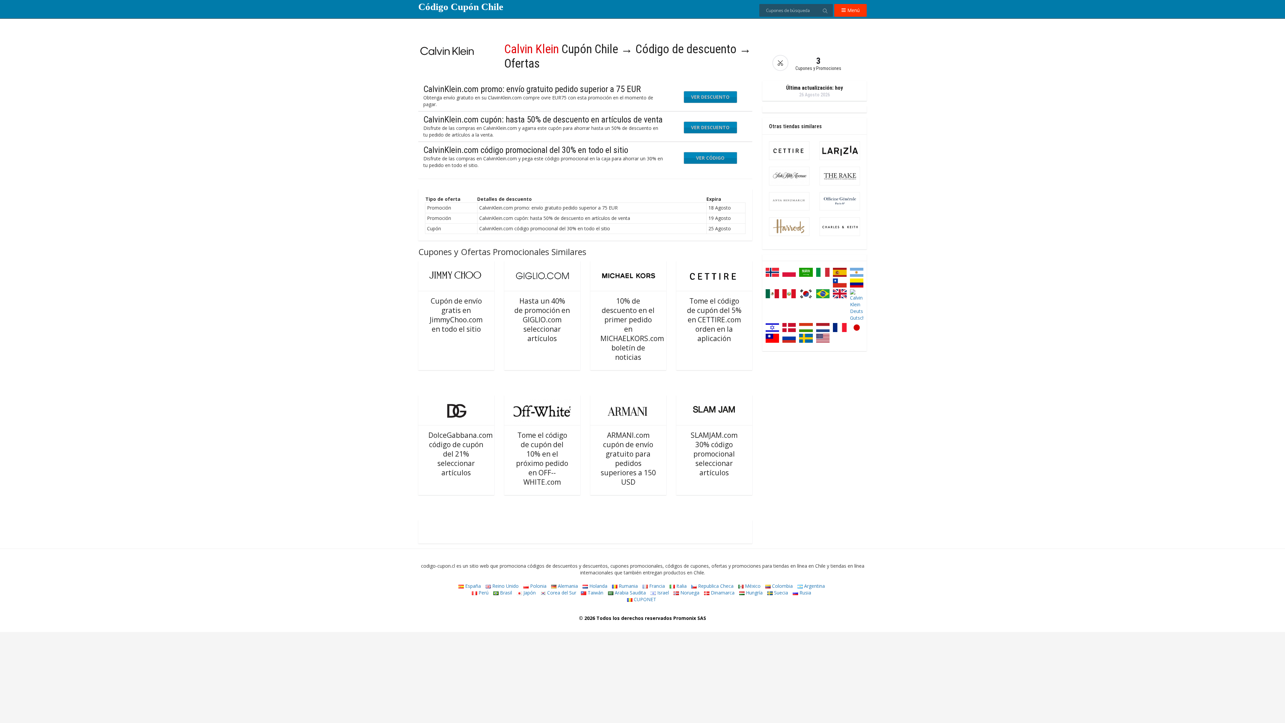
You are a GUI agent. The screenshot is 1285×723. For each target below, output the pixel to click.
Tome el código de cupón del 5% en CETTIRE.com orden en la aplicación (714, 319)
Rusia (804, 592)
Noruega (689, 592)
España (472, 586)
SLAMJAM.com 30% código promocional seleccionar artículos (714, 453)
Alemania (567, 586)
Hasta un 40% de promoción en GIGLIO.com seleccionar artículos (542, 319)
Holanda (597, 586)
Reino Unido (505, 586)
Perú (483, 592)
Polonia (537, 586)
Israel (662, 592)
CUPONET (644, 599)
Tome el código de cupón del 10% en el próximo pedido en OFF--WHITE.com (542, 458)
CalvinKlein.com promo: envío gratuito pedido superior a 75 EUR (532, 89)
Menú (853, 10)
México (752, 586)
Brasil (505, 592)
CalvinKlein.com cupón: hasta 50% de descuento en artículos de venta (543, 119)
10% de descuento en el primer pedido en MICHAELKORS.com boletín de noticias (632, 329)
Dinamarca (722, 592)
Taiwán (594, 592)
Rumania (627, 586)
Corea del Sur (561, 592)
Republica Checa (715, 586)
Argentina (814, 586)
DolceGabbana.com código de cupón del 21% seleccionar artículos (460, 453)
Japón (529, 592)
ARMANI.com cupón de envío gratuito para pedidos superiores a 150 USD (628, 458)
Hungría (754, 592)
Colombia (782, 586)
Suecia (780, 592)
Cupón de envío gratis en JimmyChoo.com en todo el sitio (456, 315)
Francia (656, 586)
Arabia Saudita (629, 592)
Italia (681, 586)
